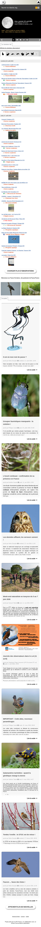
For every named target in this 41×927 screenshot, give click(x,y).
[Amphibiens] (22, 54)
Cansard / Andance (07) (8, 119)
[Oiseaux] (3, 54)
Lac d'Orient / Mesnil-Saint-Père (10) (11, 128)
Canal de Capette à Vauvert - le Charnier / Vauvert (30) (16, 250)
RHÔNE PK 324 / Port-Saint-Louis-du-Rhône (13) (15, 182)
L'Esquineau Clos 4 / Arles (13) (10, 165)
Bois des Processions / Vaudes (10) (11, 124)
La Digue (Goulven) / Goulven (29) (11, 228)
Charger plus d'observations (20, 271)
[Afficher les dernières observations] (10, 48)
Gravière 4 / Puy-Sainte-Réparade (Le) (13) (13, 160)
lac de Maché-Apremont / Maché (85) (11, 110)
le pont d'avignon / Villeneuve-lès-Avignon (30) (14, 69)
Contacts (23, 916)
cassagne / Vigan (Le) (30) (9, 255)
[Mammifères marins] (12, 54)
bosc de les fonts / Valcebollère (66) (11, 105)
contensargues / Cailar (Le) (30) (10, 64)
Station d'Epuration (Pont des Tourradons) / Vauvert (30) (17, 83)
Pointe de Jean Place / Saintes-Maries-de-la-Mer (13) (16, 169)
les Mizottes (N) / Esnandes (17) (10, 192)
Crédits (27, 916)
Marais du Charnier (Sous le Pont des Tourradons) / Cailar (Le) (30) (19, 78)
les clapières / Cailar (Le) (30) (9, 74)
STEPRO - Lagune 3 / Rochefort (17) (11, 196)
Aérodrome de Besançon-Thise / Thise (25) (13, 219)
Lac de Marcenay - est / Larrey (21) (11, 214)
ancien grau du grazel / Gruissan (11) (11, 142)
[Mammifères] (8, 54)
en (38, 7)
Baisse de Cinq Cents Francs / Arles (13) (13, 151)
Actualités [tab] (4, 298)
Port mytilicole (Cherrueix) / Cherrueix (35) (13, 87)
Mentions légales (16, 916)
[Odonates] (27, 54)
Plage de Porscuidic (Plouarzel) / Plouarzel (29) (14, 232)
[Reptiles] (17, 54)
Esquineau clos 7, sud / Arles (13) (11, 155)
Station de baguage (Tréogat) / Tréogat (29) (13, 246)
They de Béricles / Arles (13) (9, 187)
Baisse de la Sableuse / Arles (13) (11, 146)
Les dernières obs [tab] (6, 44)
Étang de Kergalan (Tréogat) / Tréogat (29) (13, 223)
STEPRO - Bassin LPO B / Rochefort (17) (12, 201)
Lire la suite (31, 370)
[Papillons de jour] (32, 54)
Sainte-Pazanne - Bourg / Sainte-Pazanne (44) (14, 92)
